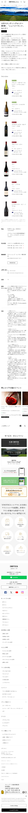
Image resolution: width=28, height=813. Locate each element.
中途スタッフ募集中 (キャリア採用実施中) (9, 773)
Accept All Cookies (14, 810)
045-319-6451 (13, 270)
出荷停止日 (8, 754)
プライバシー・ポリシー (6, 760)
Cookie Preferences (5, 776)
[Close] (26, 796)
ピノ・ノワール (16, 184)
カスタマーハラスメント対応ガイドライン (9, 763)
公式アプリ (16, 587)
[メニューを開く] (2, 2)
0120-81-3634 (10, 751)
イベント (20, 5)
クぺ (13, 164)
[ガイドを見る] (5, 2)
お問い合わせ (3, 748)
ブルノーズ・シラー (17, 144)
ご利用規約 (3, 767)
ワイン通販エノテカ (5, 5)
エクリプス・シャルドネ (18, 104)
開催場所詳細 (12, 262)
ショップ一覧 (14, 5)
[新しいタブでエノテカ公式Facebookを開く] (5, 592)
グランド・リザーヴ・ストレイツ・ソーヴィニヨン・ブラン (19, 84)
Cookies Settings (14, 805)
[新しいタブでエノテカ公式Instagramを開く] (22, 592)
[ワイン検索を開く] (21, 2)
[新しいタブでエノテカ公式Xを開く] (11, 592)
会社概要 (3, 770)
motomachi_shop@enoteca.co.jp (16, 272)
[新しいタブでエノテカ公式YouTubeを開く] (17, 592)
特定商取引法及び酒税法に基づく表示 (8, 757)
